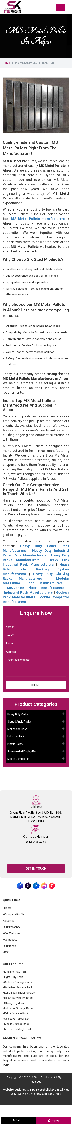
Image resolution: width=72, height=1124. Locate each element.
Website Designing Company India (39, 1094)
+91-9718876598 (36, 842)
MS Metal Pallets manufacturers (38, 219)
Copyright (12, 1077)
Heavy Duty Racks (17, 714)
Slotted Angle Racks (19, 721)
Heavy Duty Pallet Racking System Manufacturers (36, 569)
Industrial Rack (15, 736)
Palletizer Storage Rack (18, 987)
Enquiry (54, 1120)
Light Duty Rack (13, 977)
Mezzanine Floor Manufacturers (35, 588)
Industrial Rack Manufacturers (28, 592)
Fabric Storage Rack (16, 1013)
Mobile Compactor (18, 758)
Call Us (19, 1120)
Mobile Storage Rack (16, 1023)
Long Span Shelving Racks (20, 992)
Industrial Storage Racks (18, 1008)
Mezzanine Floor (17, 729)
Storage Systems (14, 1003)
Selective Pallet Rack (16, 1018)
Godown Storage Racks (18, 982)
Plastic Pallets (15, 743)
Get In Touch (36, 868)
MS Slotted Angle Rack (18, 1029)
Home (6, 63)
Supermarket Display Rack (22, 751)
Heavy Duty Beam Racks (18, 997)
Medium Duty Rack (15, 971)
